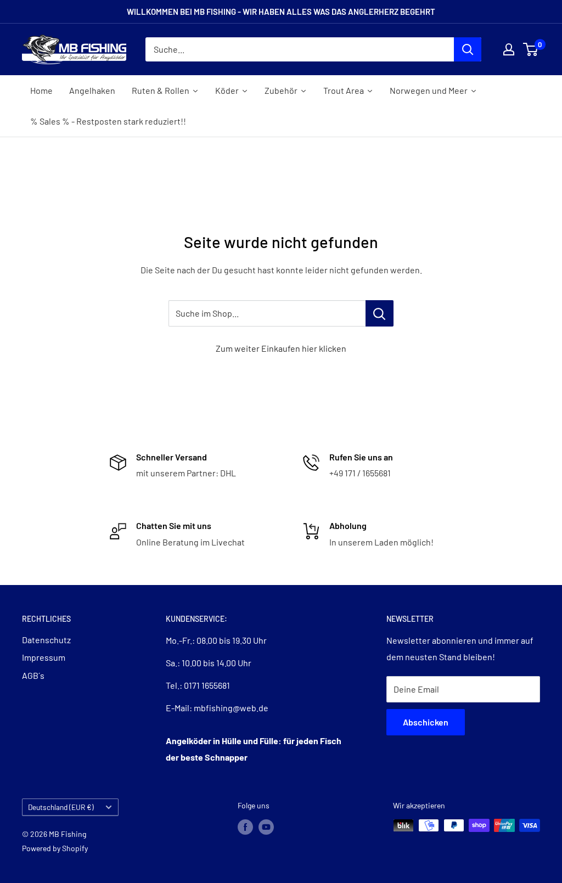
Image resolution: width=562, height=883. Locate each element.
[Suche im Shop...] (380, 313)
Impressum (43, 657)
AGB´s (33, 675)
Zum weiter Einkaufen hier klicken (281, 348)
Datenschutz (46, 639)
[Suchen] (467, 49)
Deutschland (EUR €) (61, 807)
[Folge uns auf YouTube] (266, 826)
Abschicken (425, 722)
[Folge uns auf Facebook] (245, 826)
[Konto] (508, 49)
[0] (531, 49)
